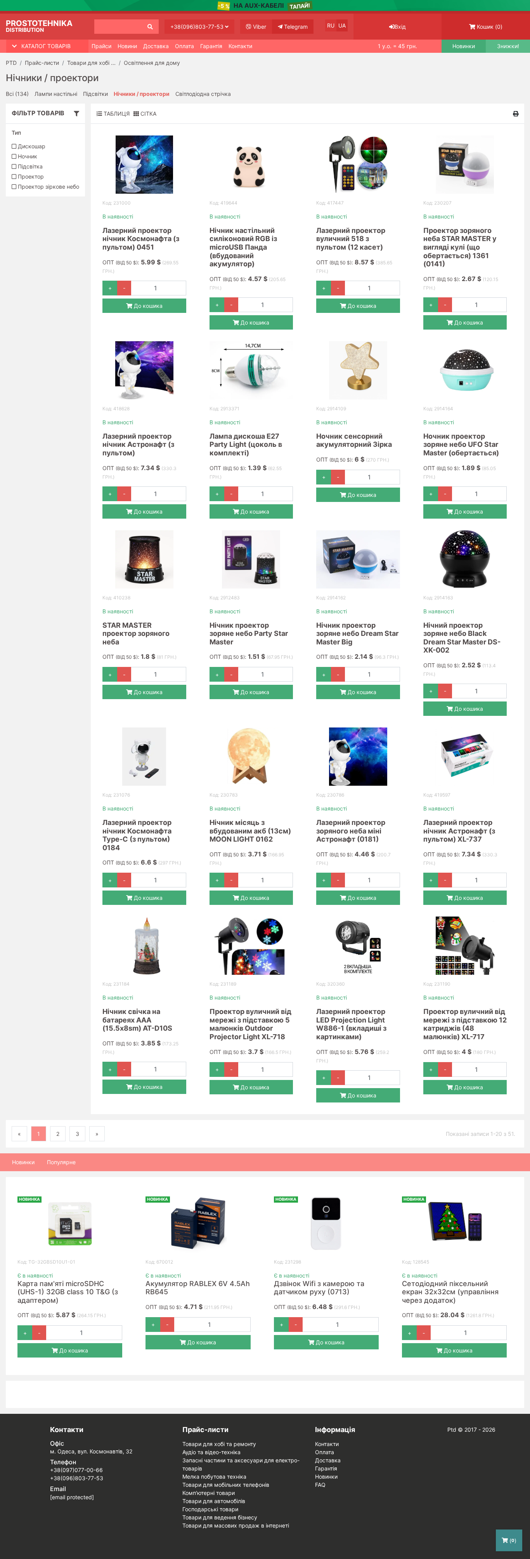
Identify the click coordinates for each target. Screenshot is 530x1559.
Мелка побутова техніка (214, 1476)
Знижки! (508, 46)
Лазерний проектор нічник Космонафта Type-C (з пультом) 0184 (136, 835)
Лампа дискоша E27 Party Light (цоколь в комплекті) (246, 444)
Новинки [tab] (23, 1162)
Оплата (184, 46)
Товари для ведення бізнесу (219, 1517)
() (489, 26)
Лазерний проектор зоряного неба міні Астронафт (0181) (350, 830)
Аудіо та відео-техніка (211, 1452)
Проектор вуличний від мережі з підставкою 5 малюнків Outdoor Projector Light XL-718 (250, 1024)
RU (330, 25)
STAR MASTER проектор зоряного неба (136, 633)
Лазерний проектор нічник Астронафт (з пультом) (138, 444)
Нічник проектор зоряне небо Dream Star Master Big (357, 633)
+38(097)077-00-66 (76, 1470)
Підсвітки (95, 93)
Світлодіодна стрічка (203, 93)
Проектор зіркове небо (47, 186)
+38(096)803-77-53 (197, 26)
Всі (17, 93)
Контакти (240, 46)
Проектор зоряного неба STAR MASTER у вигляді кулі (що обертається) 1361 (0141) (460, 247)
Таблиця (116, 113)
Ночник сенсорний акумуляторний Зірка (354, 440)
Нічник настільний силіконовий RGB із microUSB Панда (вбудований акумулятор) (243, 247)
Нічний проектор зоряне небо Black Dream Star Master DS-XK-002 (462, 638)
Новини (127, 46)
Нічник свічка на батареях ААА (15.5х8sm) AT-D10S (137, 1019)
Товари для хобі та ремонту (219, 1444)
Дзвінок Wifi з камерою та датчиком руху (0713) (319, 1287)
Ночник (26, 156)
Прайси (101, 46)
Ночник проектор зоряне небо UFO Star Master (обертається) (461, 444)
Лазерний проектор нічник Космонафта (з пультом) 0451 (140, 238)
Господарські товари (210, 1509)
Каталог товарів (46, 46)
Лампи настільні (56, 93)
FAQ (320, 1484)
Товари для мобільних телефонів (225, 1484)
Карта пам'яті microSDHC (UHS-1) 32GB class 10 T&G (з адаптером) (67, 1291)
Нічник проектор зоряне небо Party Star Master (249, 633)
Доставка (156, 46)
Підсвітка (29, 166)
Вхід (400, 26)
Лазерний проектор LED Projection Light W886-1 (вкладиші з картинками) (351, 1024)
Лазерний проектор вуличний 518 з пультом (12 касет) (350, 238)
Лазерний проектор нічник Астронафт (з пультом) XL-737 (459, 830)
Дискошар (30, 146)
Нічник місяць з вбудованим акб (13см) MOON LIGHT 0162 (250, 830)
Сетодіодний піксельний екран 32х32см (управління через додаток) (450, 1291)
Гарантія (211, 46)
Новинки (463, 46)
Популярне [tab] (61, 1162)
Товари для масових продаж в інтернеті (235, 1525)
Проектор (30, 176)
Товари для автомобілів (213, 1501)
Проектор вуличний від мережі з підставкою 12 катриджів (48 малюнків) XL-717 (465, 1024)
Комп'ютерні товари (208, 1493)
